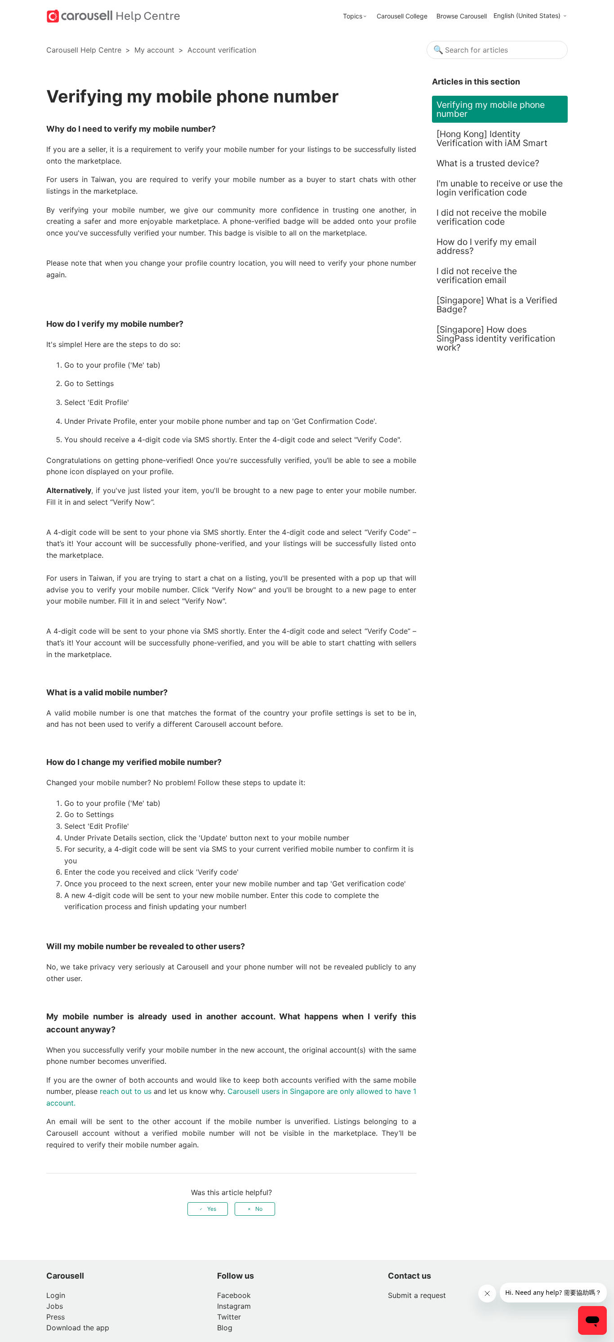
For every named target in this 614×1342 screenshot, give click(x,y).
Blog (224, 1327)
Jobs (54, 1306)
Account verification (221, 49)
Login (55, 1295)
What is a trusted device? (487, 163)
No (259, 1208)
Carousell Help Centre (83, 49)
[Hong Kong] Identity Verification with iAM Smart (491, 138)
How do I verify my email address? (486, 246)
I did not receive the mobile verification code (491, 217)
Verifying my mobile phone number (490, 109)
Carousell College (402, 16)
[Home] (113, 15)
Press (55, 1316)
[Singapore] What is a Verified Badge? (496, 305)
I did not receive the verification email (476, 275)
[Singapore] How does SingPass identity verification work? (495, 338)
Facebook (234, 1295)
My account (154, 49)
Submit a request (417, 1295)
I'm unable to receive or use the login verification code (499, 188)
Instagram (234, 1306)
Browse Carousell (461, 16)
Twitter (229, 1316)
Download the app (77, 1327)
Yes (211, 1208)
